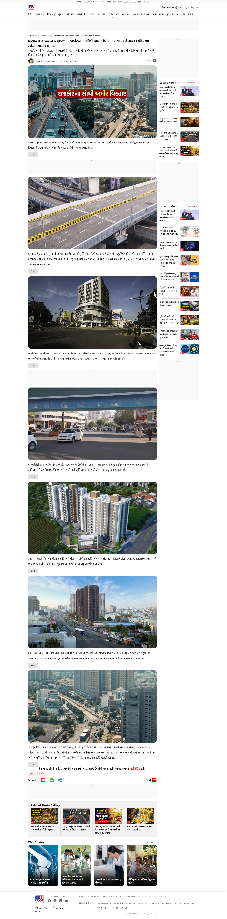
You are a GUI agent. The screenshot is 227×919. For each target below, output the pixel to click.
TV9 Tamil (176, 903)
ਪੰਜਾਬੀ (120, 2)
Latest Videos (168, 206)
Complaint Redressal (127, 896)
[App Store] (61, 909)
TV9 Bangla (154, 903)
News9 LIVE (109, 908)
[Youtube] (43, 780)
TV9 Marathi (117, 903)
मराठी (109, 2)
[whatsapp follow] (60, 780)
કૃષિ (168, 14)
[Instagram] (60, 900)
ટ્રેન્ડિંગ (154, 14)
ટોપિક (161, 14)
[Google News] (52, 780)
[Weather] (177, 7)
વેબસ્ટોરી (135, 14)
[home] (29, 13)
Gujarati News (33, 35)
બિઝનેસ (125, 14)
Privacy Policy (144, 896)
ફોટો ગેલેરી (80, 14)
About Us (95, 896)
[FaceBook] (49, 900)
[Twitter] (54, 900)
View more (149, 842)
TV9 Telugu (130, 903)
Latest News (167, 82)
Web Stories (36, 842)
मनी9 (139, 2)
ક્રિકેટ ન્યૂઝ (51, 14)
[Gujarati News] (31, 7)
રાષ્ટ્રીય (110, 14)
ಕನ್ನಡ (94, 2)
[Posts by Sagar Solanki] (31, 61)
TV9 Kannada (142, 903)
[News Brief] (167, 7)
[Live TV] (186, 7)
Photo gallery (46, 35)
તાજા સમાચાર (39, 14)
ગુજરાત (61, 14)
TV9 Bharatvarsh (103, 903)
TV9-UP (146, 2)
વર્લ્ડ (117, 14)
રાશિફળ (90, 14)
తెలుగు (102, 2)
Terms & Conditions (160, 896)
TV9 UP (99, 908)
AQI (181, 7)
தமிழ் (126, 2)
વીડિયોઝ (70, 14)
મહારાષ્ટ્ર (175, 14)
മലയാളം (133, 2)
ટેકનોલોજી (101, 14)
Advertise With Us (109, 896)
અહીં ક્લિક (134, 769)
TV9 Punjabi (166, 903)
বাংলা (114, 2)
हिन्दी (79, 2)
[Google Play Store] (43, 909)
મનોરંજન (145, 14)
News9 (86, 2)
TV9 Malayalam (188, 903)
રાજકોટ (41, 774)
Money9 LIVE (121, 908)
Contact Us (84, 896)
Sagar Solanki (41, 61)
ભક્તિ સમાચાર (187, 14)
